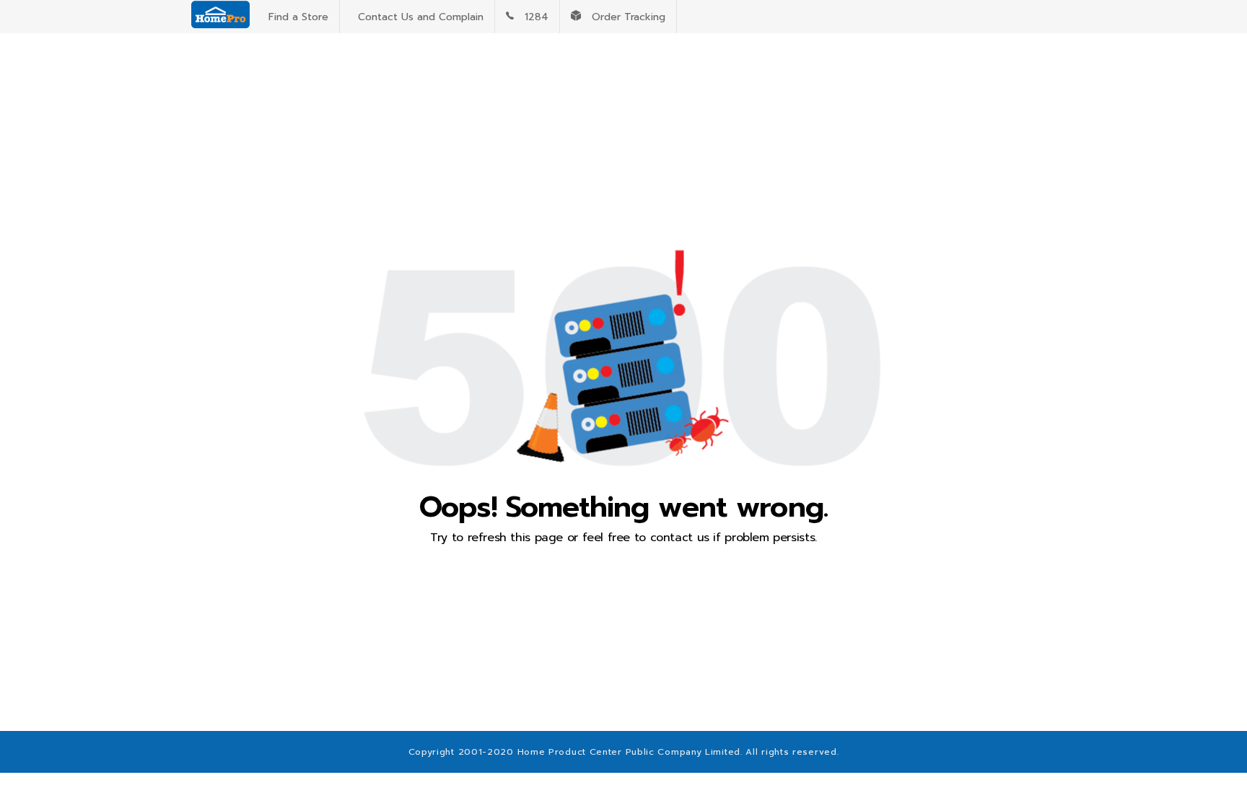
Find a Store (294, 17)
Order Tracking (623, 17)
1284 (531, 17)
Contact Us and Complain (417, 17)
